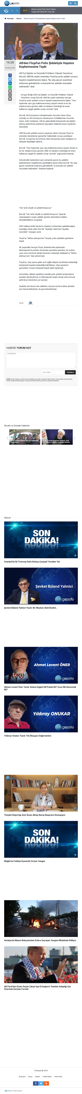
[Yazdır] (10, 95)
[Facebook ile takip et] (35, 1083)
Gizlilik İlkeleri (47, 1077)
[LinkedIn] (10, 83)
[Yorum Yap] (10, 99)
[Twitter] (10, 79)
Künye (30, 1077)
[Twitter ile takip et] (41, 1083)
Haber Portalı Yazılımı (15, 1091)
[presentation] (12, 10)
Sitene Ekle (58, 1077)
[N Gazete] (11, 3)
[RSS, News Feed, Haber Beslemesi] (46, 1083)
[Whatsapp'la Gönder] (10, 87)
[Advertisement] (48, 188)
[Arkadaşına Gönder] (10, 91)
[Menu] (70, 3)
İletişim (37, 1077)
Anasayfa (22, 1077)
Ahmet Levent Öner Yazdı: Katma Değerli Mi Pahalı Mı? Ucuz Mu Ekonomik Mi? (43, 10)
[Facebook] (10, 75)
